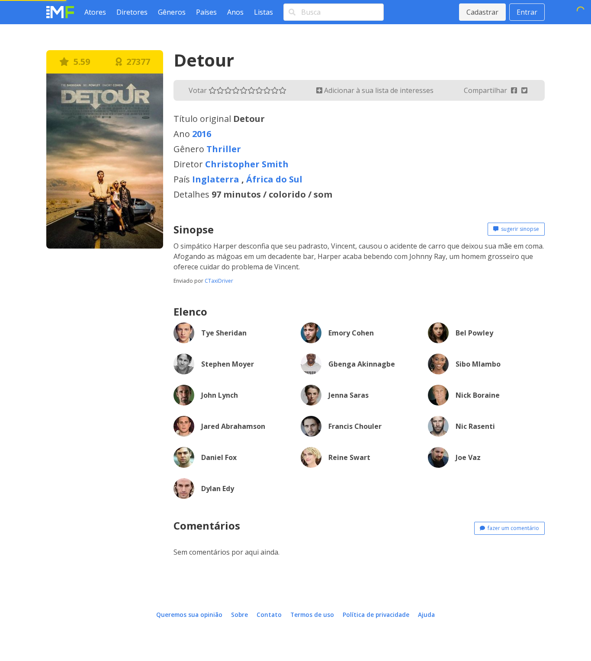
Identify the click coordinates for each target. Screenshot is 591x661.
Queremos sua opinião (189, 614)
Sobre (239, 614)
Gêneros (172, 12)
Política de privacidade (376, 614)
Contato (269, 614)
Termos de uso (312, 614)
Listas (263, 12)
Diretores (132, 12)
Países (206, 12)
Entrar (527, 12)
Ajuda (426, 614)
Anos (235, 12)
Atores (95, 12)
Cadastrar (482, 12)
